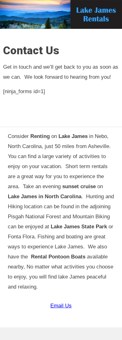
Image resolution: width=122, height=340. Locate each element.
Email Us (61, 306)
